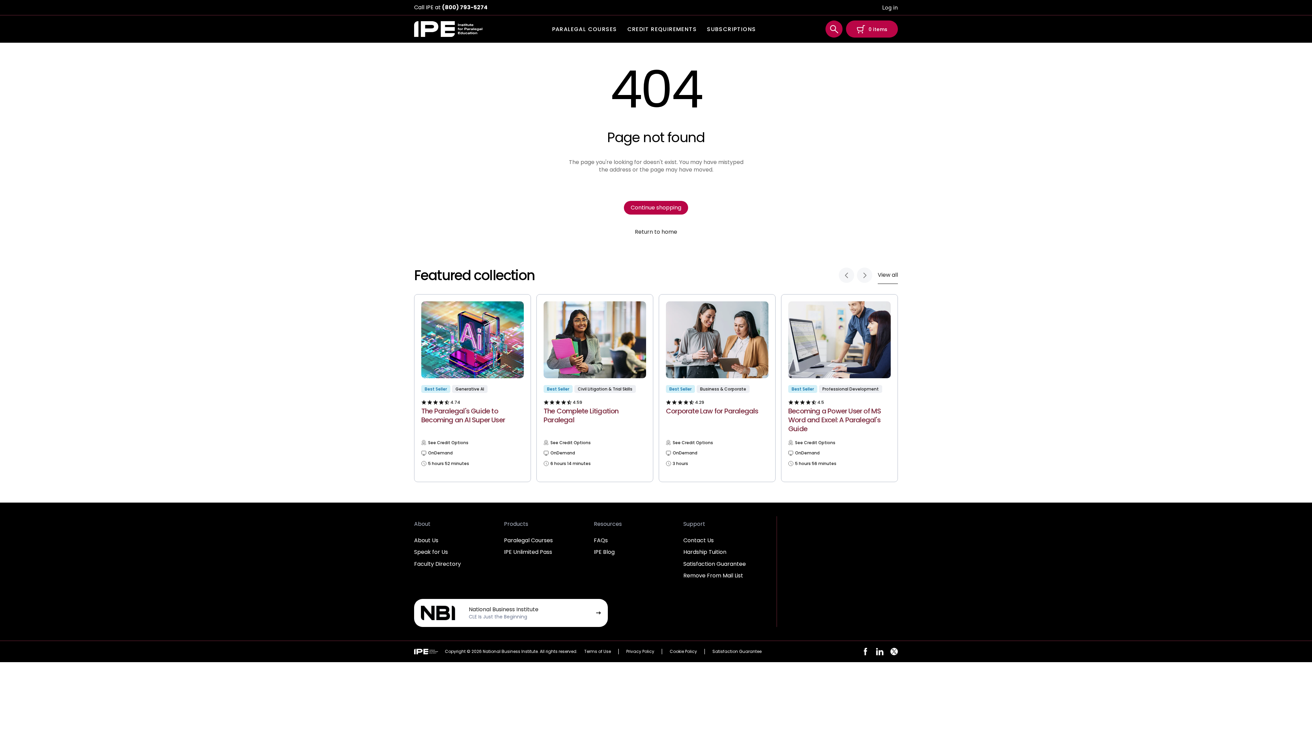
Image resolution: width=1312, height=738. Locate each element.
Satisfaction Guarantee (714, 564)
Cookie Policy (683, 651)
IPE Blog (604, 552)
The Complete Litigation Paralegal (581, 415)
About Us (426, 540)
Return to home (656, 232)
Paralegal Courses (528, 540)
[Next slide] (864, 275)
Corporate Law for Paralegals (712, 411)
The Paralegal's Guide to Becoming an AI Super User (463, 415)
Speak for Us (431, 552)
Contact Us (698, 540)
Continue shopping (656, 207)
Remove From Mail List (713, 575)
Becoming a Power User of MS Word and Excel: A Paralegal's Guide (834, 420)
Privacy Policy (640, 651)
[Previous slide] (846, 275)
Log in (890, 7)
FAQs (601, 540)
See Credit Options (448, 443)
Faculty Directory (437, 564)
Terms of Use (597, 651)
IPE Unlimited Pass (528, 552)
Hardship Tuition (704, 552)
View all (888, 275)
